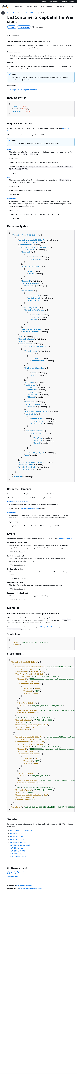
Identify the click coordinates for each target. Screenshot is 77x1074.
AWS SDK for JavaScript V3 (20, 845)
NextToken (17, 111)
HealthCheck (30, 385)
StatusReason (25, 344)
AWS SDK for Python (17, 854)
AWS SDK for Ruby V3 (18, 857)
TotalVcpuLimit (26, 465)
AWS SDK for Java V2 (18, 842)
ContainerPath (34, 298)
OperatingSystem (26, 339)
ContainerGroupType (28, 242)
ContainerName (28, 250)
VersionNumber (25, 469)
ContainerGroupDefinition (29, 509)
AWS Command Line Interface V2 (22, 830)
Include (28, 286)
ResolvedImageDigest (31, 329)
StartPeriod (33, 395)
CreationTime (25, 245)
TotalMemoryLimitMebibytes (31, 462)
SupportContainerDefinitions (32, 346)
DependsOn (26, 252)
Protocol (35, 317)
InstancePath (34, 300)
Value (30, 274)
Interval (32, 390)
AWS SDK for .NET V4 (18, 833)
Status (22, 341)
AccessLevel (33, 296)
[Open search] (73, 7)
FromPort (35, 315)
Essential (29, 383)
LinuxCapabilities (30, 283)
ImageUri (26, 281)
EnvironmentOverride (31, 267)
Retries (31, 392)
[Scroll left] (13, 6)
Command (31, 387)
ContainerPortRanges (34, 310)
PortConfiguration (30, 308)
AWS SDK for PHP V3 (17, 851)
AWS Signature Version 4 (48, 627)
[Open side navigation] (3, 13)
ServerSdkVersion (30, 332)
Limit (15, 106)
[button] (13, 35)
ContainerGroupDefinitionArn (32, 240)
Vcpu (27, 455)
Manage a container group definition (23, 90)
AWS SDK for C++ (16, 836)
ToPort (34, 320)
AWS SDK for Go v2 (17, 839)
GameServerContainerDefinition (33, 247)
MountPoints (27, 291)
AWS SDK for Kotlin (17, 848)
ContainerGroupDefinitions (25, 235)
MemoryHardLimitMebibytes (37, 412)
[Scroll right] (65, 6)
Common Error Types (65, 539)
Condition (32, 257)
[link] (45, 13)
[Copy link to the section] (5, 98)
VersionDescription (28, 467)
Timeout (31, 397)
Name (15, 109)
